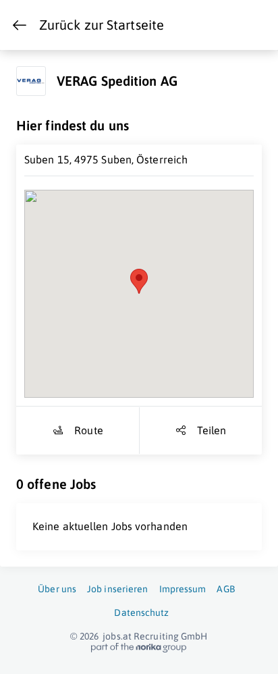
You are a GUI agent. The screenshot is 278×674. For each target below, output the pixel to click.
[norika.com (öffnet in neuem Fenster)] (138, 647)
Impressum (182, 589)
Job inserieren (117, 589)
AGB (225, 589)
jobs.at (117, 636)
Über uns (57, 589)
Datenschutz (141, 612)
